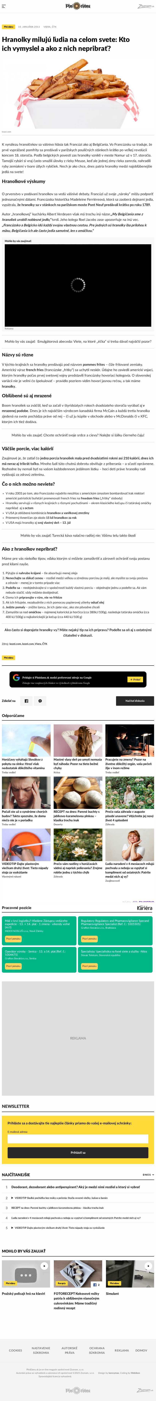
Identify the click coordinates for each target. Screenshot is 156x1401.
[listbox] (142, 1174)
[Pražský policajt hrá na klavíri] (26, 1273)
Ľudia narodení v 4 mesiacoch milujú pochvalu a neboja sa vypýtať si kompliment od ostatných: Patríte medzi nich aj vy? (76, 1218)
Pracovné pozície (16, 908)
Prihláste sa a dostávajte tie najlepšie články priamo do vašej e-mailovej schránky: (70, 1123)
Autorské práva (69, 1350)
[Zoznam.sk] (145, 6)
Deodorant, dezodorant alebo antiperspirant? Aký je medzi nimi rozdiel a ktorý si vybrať (75, 1187)
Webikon (135, 1373)
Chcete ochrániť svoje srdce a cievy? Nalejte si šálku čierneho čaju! (93, 435)
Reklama (122, 1350)
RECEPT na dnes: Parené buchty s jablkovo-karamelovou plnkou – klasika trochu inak (57, 1208)
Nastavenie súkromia (41, 1350)
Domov (141, 1350)
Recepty (62, 1283)
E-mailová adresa (17, 1132)
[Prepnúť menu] (4, 6)
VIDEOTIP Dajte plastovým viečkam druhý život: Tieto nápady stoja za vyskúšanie (60, 1228)
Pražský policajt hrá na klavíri (23, 1293)
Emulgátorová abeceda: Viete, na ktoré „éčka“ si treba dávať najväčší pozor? (94, 341)
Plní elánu (8, 27)
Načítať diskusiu (135, 700)
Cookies (15, 1350)
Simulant (112, 1293)
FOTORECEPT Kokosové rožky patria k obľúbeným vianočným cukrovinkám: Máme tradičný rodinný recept (76, 1301)
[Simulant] (130, 1273)
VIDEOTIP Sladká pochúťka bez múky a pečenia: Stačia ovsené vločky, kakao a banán (61, 1198)
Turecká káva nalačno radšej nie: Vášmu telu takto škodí (94, 535)
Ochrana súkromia (97, 1350)
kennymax (114, 1373)
